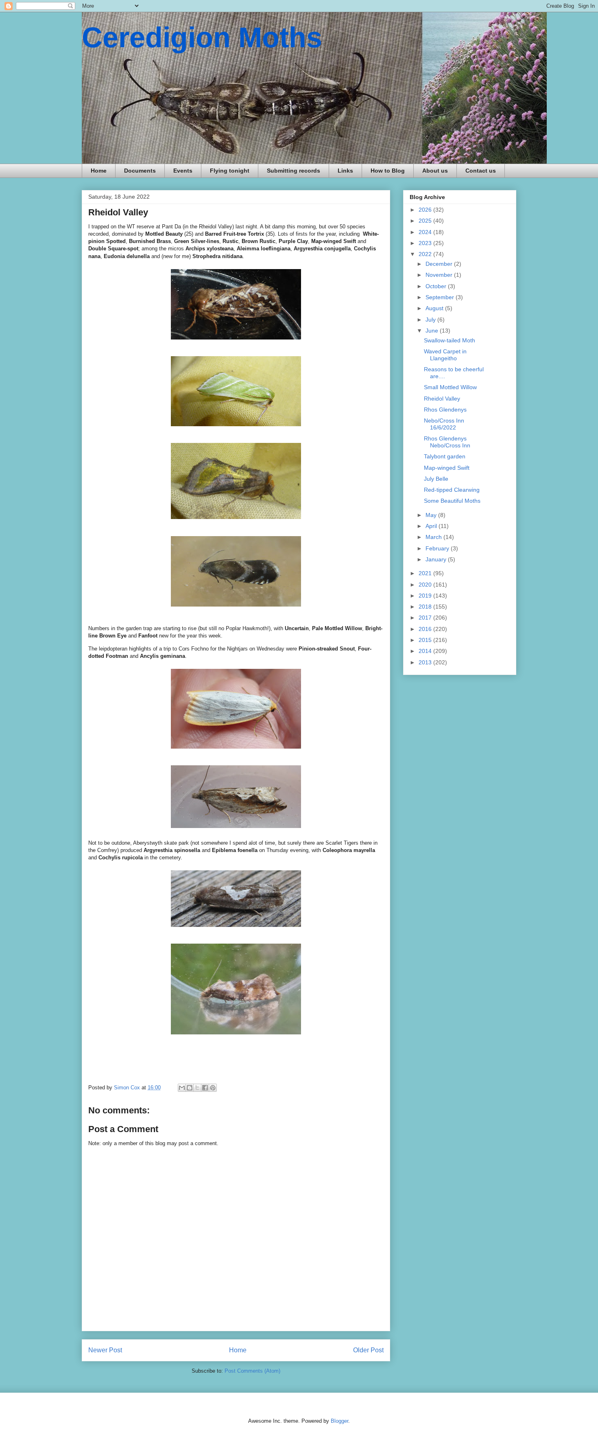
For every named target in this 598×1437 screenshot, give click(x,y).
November (440, 275)
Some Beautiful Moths (452, 500)
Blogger (339, 1421)
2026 (426, 209)
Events (182, 170)
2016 (426, 629)
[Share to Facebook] (205, 1088)
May (432, 515)
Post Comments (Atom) (252, 1371)
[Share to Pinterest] (213, 1088)
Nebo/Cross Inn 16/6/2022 (444, 424)
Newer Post (105, 1350)
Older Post (368, 1350)
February (438, 548)
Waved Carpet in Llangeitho (445, 354)
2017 (426, 617)
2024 (426, 232)
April (432, 526)
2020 (426, 584)
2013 (426, 662)
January (437, 559)
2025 (426, 220)
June (433, 330)
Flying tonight (229, 170)
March (434, 537)
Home (99, 170)
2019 (426, 595)
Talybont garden (444, 456)
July (431, 319)
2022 (426, 254)
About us (435, 170)
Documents (140, 170)
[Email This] (182, 1088)
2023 (426, 243)
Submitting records (293, 170)
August (435, 308)
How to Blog (388, 170)
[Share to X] (197, 1088)
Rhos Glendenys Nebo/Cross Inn (447, 442)
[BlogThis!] (190, 1088)
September (441, 297)
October (437, 286)
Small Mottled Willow (450, 387)
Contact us (480, 170)
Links (345, 170)
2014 (426, 651)
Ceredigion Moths (202, 37)
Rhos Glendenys (445, 409)
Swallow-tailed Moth (449, 340)
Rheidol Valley (442, 398)
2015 (426, 640)
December (440, 264)
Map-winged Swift (446, 467)
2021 (426, 573)
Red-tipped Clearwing (452, 489)
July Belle (436, 478)
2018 (426, 606)
